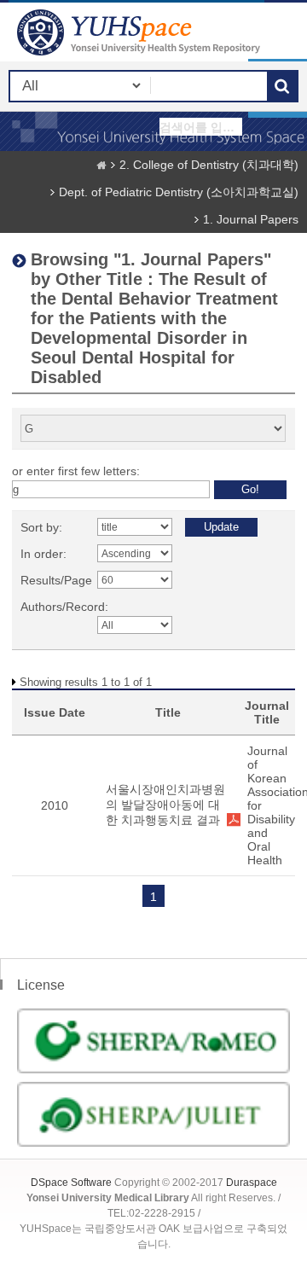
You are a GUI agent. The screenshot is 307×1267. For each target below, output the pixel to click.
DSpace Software (71, 1183)
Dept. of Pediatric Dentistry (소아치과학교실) (178, 192)
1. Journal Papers (250, 219)
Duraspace (251, 1183)
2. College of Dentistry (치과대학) (208, 164)
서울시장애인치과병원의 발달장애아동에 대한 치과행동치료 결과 (165, 804)
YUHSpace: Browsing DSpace (140, 32)
